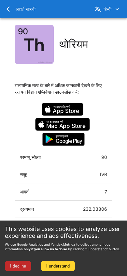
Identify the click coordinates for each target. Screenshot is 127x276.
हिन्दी (107, 9)
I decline (18, 266)
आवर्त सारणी (25, 9)
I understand (58, 266)
